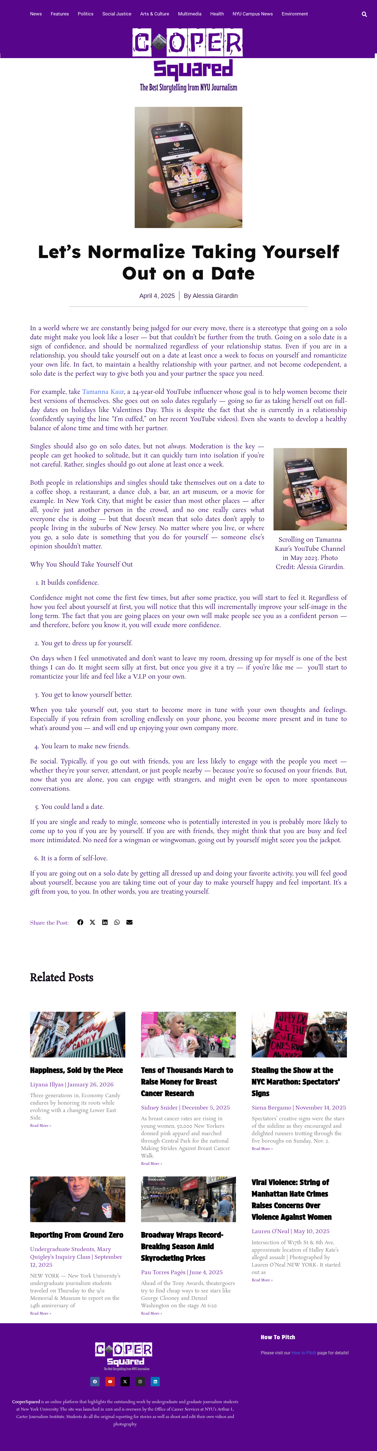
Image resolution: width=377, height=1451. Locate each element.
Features (60, 14)
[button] (80, 922)
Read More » (40, 1126)
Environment (295, 14)
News (36, 14)
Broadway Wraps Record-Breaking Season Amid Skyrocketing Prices (182, 1246)
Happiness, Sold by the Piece (76, 1070)
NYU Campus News (253, 14)
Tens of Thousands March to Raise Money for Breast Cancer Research (187, 1081)
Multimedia (189, 14)
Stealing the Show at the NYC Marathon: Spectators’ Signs (296, 1081)
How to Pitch (303, 1352)
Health (217, 14)
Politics (86, 14)
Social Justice (116, 14)
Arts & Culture (154, 14)
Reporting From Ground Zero (76, 1235)
